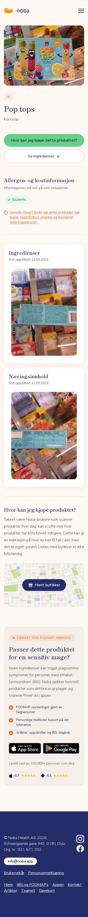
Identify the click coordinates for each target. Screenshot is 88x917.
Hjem (8, 884)
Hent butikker (47, 585)
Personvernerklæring (46, 873)
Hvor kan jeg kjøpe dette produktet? (44, 140)
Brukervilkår (14, 873)
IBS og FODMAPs (32, 884)
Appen (58, 884)
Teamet (28, 890)
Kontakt (75, 884)
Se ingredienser (41, 156)
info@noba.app (20, 861)
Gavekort (47, 890)
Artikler (10, 890)
